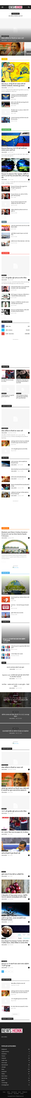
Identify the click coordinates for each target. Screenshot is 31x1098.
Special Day (4, 1078)
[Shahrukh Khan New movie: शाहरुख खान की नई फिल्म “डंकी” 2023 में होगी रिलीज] (6, 289)
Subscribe (27, 333)
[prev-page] (2, 125)
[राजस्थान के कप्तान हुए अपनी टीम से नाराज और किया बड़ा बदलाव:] (6, 120)
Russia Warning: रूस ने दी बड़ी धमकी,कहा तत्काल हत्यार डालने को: (14, 149)
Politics (3, 230)
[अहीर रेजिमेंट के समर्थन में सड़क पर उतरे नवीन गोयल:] (6, 235)
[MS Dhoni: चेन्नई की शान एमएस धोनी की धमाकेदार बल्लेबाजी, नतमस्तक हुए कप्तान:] (15, 72)
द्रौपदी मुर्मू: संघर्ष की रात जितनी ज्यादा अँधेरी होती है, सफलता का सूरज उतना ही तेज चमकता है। (15, 789)
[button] (2, 7)
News (3, 1069)
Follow (27, 330)
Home (4, 1092)
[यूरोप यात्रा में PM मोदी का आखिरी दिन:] (15, 865)
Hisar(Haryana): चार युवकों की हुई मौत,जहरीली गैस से (8, 396)
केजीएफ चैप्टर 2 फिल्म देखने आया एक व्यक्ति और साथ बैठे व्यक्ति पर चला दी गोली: (22, 381)
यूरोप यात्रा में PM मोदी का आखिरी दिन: (13, 874)
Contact (21, 1093)
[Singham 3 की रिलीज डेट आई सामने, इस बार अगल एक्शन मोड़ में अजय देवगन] (6, 304)
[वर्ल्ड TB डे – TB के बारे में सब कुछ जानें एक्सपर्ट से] (6, 607)
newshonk (4, 378)
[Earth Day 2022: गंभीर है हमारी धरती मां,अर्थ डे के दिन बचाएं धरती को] (15, 585)
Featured (4, 50)
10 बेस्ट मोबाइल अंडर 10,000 (17, 653)
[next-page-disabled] (5, 562)
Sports (3, 81)
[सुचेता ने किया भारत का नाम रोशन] (6, 615)
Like (28, 326)
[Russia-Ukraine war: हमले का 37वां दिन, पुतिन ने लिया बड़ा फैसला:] (6, 196)
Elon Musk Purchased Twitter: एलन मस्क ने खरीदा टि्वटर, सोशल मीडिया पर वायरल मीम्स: (15, 942)
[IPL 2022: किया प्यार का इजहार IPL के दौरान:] (8, 374)
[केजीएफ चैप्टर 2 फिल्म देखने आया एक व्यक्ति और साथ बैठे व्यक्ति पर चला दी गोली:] (22, 374)
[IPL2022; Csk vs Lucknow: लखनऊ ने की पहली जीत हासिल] (6, 112)
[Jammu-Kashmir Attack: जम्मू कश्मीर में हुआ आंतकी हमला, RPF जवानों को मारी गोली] (22, 389)
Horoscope (4, 1062)
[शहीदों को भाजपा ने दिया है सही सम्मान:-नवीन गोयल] (6, 243)
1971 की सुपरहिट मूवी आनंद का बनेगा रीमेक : (14, 278)
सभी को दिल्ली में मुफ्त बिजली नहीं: (11, 853)
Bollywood (4, 275)
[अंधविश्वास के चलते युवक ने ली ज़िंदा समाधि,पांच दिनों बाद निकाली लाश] (6, 494)
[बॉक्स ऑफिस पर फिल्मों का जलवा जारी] (15, 30)
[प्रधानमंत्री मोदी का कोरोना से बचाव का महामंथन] (15, 731)
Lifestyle (3, 915)
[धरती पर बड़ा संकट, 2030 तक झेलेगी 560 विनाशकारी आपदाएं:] (6, 464)
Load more (15, 1014)
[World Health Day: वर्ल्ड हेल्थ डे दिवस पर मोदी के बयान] (6, 599)
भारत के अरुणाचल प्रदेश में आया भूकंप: (15, 667)
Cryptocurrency (5, 1051)
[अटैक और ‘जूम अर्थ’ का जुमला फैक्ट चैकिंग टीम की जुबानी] (6, 648)
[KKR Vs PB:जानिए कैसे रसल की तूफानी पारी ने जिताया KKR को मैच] (6, 104)
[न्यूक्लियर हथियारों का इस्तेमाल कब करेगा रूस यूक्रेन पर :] (6, 212)
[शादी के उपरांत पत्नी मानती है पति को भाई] (6, 479)
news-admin (4, 87)
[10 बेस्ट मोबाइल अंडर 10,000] (6, 656)
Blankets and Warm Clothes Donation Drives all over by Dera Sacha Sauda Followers (14, 534)
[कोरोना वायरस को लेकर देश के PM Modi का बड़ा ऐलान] (15, 715)
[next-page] (5, 125)
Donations (4, 552)
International (4, 145)
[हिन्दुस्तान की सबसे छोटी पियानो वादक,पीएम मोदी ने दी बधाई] (6, 487)
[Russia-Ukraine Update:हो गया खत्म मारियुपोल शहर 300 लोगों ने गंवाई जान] (6, 204)
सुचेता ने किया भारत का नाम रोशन (17, 612)
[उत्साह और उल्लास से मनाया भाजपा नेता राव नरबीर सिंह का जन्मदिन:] (6, 228)
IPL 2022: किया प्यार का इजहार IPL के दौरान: (15, 832)
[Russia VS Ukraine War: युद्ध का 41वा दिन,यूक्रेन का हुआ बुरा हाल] (6, 188)
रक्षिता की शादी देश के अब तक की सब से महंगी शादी (20, 469)
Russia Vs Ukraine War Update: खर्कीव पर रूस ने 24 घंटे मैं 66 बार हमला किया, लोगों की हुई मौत (15, 175)
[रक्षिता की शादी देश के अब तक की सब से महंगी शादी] (6, 471)
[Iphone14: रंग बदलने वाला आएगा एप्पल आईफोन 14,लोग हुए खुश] (15, 634)
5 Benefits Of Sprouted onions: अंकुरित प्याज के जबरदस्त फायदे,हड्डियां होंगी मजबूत (14, 896)
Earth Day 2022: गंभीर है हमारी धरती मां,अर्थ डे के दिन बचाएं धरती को (15, 590)
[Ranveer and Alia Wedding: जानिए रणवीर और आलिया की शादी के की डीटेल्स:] (6, 312)
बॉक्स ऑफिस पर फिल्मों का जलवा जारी (12, 431)
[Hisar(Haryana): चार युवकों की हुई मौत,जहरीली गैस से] (8, 389)
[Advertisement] (15, 2)
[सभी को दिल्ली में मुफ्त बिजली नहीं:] (15, 844)
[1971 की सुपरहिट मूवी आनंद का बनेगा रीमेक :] (15, 266)
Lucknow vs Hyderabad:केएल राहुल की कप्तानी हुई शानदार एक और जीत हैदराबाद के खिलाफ (19, 96)
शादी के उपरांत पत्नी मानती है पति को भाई (18, 477)
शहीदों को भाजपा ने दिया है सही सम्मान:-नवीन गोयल (20, 241)
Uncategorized (5, 36)
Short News (4, 1076)
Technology (4, 961)
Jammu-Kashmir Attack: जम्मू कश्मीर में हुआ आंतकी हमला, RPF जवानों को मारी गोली (22, 397)
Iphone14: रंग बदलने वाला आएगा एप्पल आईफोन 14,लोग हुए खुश (14, 639)
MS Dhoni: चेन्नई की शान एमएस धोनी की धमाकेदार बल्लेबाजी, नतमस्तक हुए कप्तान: (13, 85)
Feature (3, 1056)
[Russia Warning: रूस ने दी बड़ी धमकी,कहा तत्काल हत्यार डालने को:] (15, 139)
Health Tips (15, 695)
